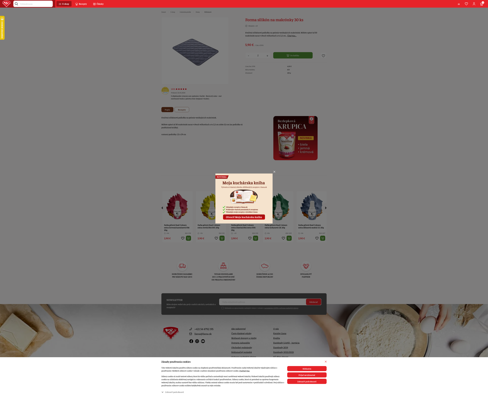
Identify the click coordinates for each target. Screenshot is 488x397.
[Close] (274, 171)
